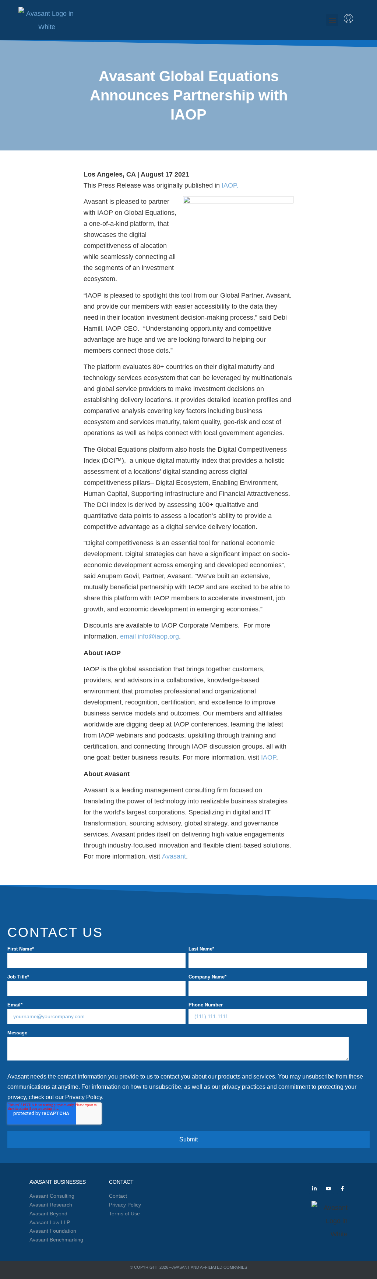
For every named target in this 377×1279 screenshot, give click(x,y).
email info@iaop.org (149, 636)
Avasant (174, 856)
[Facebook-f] (342, 1188)
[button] (332, 20)
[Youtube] (328, 1188)
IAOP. (230, 185)
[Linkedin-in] (314, 1188)
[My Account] (348, 18)
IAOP (268, 757)
